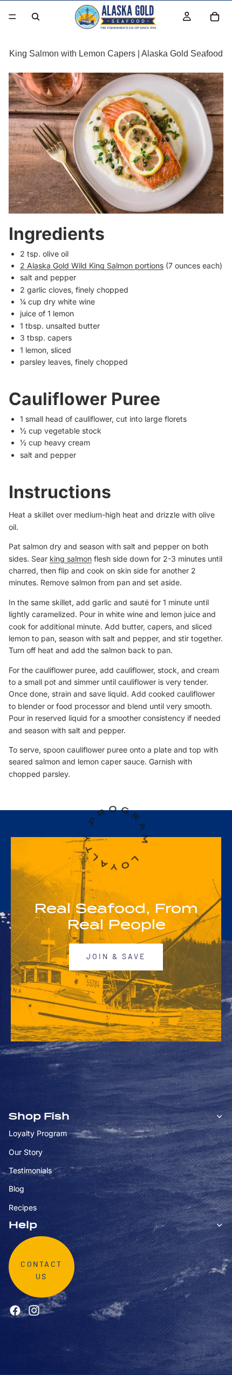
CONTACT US (42, 1271)
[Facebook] (15, 1310)
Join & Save (116, 957)
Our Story (26, 1152)
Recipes (23, 1207)
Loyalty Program (38, 1133)
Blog (16, 1189)
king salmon (71, 558)
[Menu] (12, 16)
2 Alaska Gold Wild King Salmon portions (91, 265)
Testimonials (30, 1170)
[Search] (35, 17)
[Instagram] (34, 1310)
